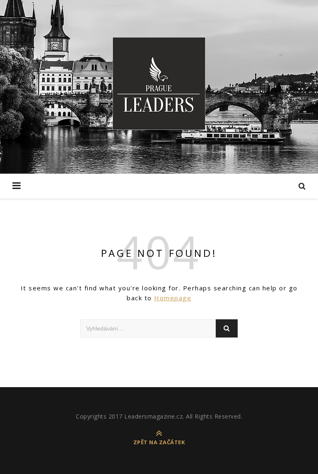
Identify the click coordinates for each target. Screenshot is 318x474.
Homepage (172, 298)
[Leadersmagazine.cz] (159, 83)
